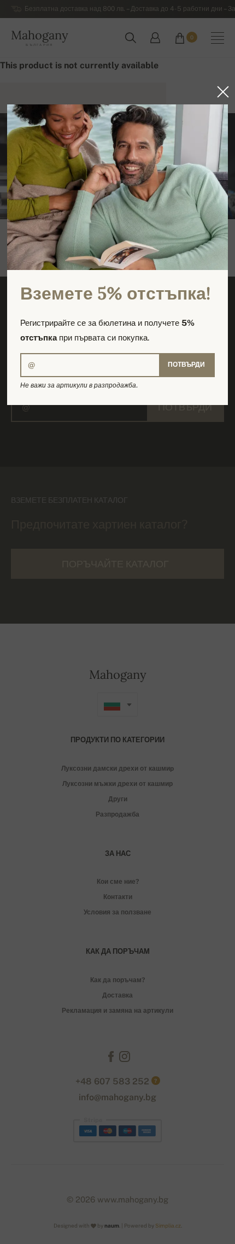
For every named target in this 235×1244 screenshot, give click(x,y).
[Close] (220, 92)
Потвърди (186, 364)
